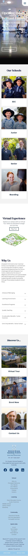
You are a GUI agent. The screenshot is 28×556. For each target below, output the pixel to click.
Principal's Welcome (14, 483)
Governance (14, 488)
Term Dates (14, 529)
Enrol (14, 527)
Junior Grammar (14, 502)
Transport (14, 531)
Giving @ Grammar (14, 519)
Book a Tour (21, 552)
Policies (14, 490)
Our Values (14, 485)
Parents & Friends (14, 515)
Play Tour (14, 229)
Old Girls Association (14, 517)
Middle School (6, 504)
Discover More (9, 49)
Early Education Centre (14, 500)
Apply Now (7, 552)
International (14, 532)
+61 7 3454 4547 (15, 458)
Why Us (14, 481)
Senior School (6, 505)
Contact (14, 534)
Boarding (5, 507)
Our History (14, 486)
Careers (14, 492)
